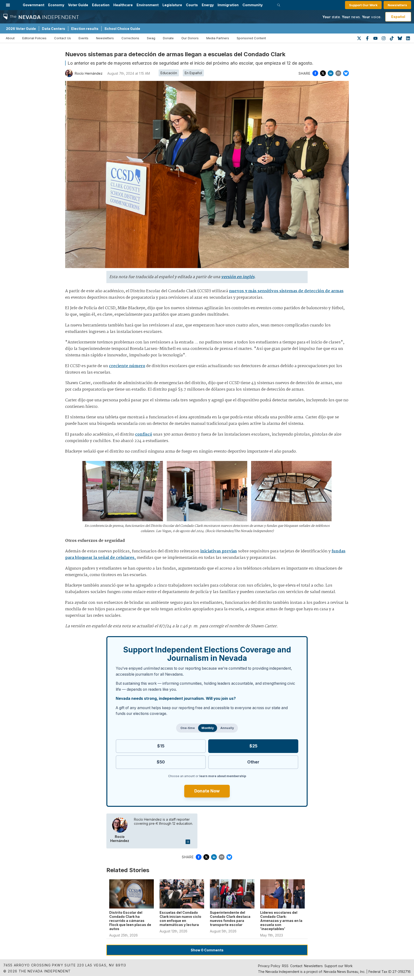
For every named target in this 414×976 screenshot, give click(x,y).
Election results (84, 29)
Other (253, 761)
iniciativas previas (218, 551)
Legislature (172, 5)
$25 (253, 745)
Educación (169, 73)
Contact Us (62, 38)
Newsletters (397, 5)
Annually (227, 728)
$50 (161, 761)
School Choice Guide (122, 29)
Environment (148, 5)
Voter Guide (78, 5)
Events (83, 38)
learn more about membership (222, 776)
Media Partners (217, 38)
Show (207, 950)
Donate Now (207, 790)
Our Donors (190, 38)
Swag (151, 38)
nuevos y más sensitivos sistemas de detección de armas (286, 291)
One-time (187, 728)
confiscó (143, 434)
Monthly (207, 728)
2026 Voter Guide (21, 29)
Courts (192, 5)
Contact (296, 966)
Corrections (130, 38)
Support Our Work (363, 5)
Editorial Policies (34, 38)
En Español (193, 73)
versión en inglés (237, 277)
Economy (56, 5)
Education (100, 5)
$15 (160, 745)
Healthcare (123, 5)
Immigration (228, 5)
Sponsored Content (251, 38)
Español (398, 17)
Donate (168, 38)
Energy (208, 5)
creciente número (127, 366)
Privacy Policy (269, 966)
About (10, 38)
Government (33, 5)
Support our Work (338, 966)
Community (252, 5)
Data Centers (53, 29)
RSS (285, 966)
